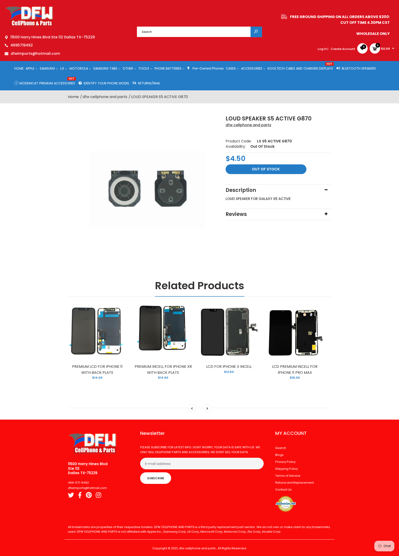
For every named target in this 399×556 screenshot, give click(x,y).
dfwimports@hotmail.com (35, 53)
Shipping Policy (286, 469)
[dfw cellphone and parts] (29, 26)
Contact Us (283, 489)
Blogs (279, 455)
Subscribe (155, 478)
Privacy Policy (285, 462)
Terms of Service (287, 475)
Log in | (323, 49)
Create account (343, 49)
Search (280, 448)
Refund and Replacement (294, 482)
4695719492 (21, 45)
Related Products (199, 285)
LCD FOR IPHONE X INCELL (229, 366)
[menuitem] (19, 68)
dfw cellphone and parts (248, 125)
